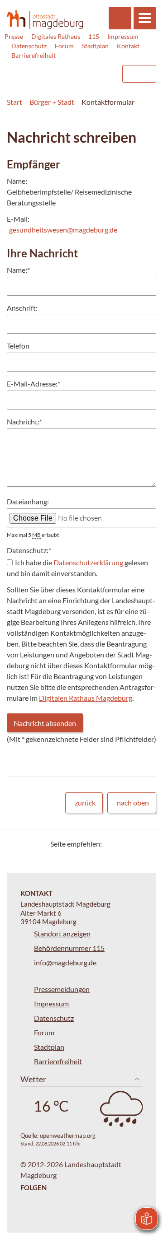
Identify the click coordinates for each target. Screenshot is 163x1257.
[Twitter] (112, 843)
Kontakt (128, 46)
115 (93, 36)
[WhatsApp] (146, 843)
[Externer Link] (41, 69)
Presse (14, 36)
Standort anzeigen (62, 933)
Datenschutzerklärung (88, 562)
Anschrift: (22, 307)
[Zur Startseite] (45, 18)
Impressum (123, 36)
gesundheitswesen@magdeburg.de (63, 229)
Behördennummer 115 (69, 948)
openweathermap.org (68, 1135)
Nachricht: (24, 421)
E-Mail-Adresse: (33, 383)
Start (14, 102)
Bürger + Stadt (51, 102)
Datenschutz (29, 46)
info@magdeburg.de (65, 962)
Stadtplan (95, 46)
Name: (18, 269)
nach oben (133, 802)
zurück (85, 802)
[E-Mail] (135, 843)
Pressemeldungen (62, 989)
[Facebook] (123, 843)
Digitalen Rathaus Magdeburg (85, 698)
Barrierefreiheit (33, 55)
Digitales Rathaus (55, 36)
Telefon (18, 345)
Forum (64, 46)
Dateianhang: (28, 501)
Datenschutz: (29, 550)
